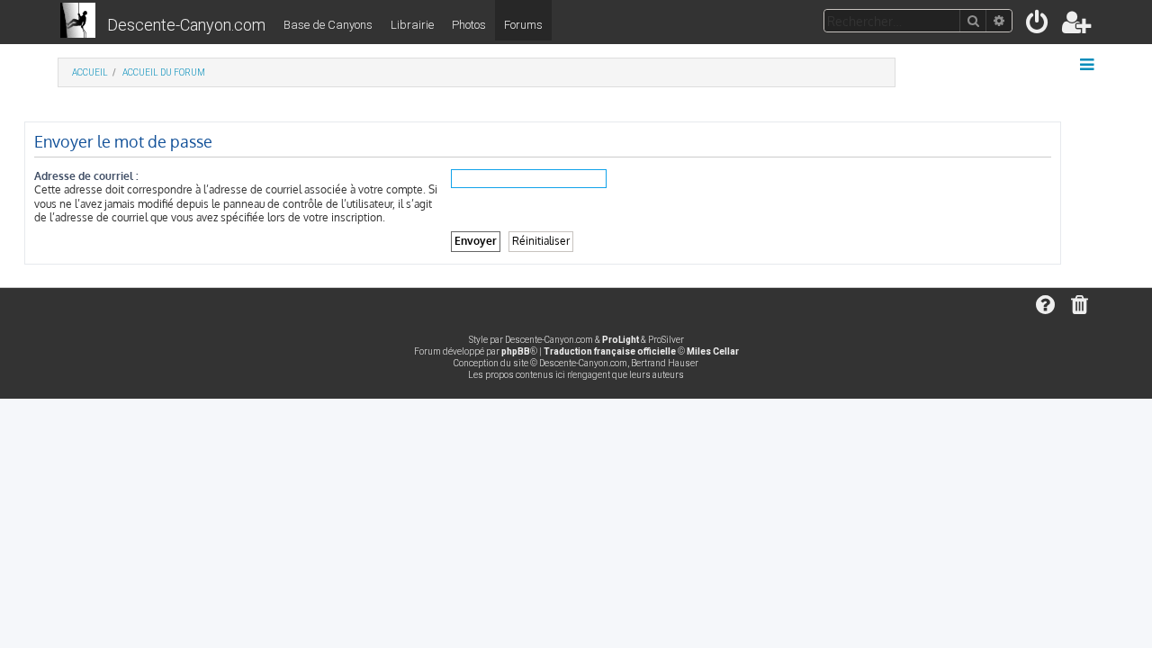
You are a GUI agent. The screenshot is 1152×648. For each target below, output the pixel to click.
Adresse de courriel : (86, 176)
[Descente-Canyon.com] (78, 21)
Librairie (412, 25)
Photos (469, 25)
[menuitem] (1038, 25)
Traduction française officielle (610, 351)
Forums (523, 25)
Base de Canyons (328, 25)
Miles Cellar (713, 351)
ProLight (620, 340)
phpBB (515, 351)
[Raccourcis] (1088, 65)
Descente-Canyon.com (186, 24)
